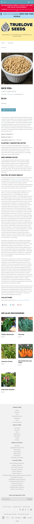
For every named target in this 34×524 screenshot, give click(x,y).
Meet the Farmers (17, 416)
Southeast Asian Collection (17, 487)
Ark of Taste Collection (17, 467)
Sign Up (30, 499)
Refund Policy (26, 506)
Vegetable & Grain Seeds (17, 447)
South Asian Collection (17, 485)
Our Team (17, 412)
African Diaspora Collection (22, 300)
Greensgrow (10, 94)
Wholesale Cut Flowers (17, 457)
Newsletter (17, 418)
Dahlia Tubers (17, 453)
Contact (17, 438)
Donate (17, 440)
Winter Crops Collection (17, 489)
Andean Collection (17, 465)
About (17, 410)
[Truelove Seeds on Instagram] (25, 510)
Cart (31, 2)
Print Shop (17, 428)
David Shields (17, 179)
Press (17, 420)
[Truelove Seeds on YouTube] (31, 510)
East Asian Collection (17, 469)
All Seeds (10, 43)
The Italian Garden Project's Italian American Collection (17, 475)
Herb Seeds (17, 449)
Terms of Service (7, 506)
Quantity (3, 103)
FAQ (17, 414)
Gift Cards (17, 430)
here (11, 179)
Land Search (17, 436)
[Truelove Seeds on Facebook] (23, 510)
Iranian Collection (17, 471)
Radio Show (17, 434)
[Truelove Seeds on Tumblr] (28, 510)
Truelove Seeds (12, 514)
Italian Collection (17, 473)
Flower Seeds (17, 451)
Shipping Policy (17, 506)
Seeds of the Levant (17, 483)
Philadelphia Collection (17, 477)
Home (3, 43)
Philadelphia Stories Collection (17, 479)
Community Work (17, 422)
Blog (17, 432)
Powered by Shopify (23, 514)
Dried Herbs (17, 455)
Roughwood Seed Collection (17, 481)
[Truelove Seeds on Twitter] (20, 510)
